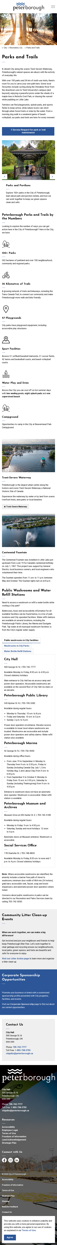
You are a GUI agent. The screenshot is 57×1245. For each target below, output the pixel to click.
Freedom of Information (14, 1136)
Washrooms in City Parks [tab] (16, 646)
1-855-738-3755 (22, 1050)
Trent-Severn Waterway (16, 507)
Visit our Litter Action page (15, 958)
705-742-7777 (19, 1047)
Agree (10, 1237)
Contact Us (7, 1212)
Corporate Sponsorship (22, 1004)
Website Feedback (10, 1207)
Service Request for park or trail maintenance (29, 131)
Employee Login (10, 1130)
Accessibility (8, 1127)
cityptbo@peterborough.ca (19, 1053)
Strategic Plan (9, 1143)
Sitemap (5, 1201)
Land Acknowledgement (14, 1139)
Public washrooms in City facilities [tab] (21, 640)
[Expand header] (53, 6)
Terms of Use (29, 1230)
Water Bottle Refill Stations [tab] (17, 651)
